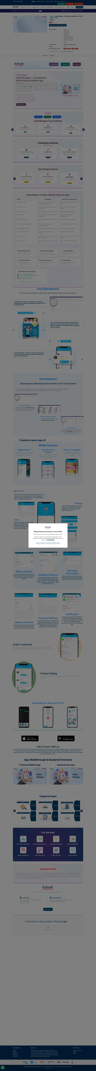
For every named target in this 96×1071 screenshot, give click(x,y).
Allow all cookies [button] (40, 543)
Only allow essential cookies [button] (52, 543)
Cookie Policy (51, 540)
